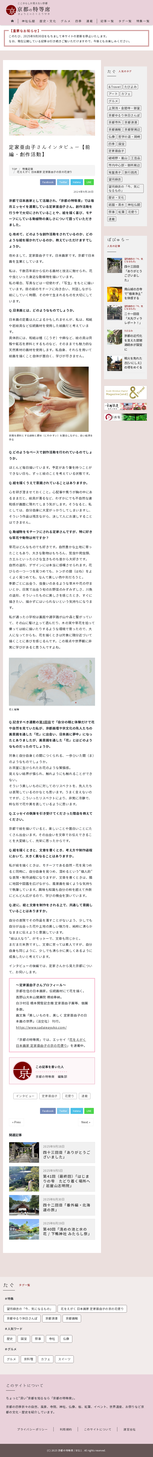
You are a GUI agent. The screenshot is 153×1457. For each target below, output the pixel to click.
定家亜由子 (50, 1096)
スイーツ (64, 1359)
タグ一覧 (125, 21)
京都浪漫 (131, 122)
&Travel (115, 87)
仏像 (112, 136)
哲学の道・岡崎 (129, 136)
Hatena (77, 182)
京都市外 (115, 122)
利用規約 (66, 1429)
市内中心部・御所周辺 (124, 165)
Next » (85, 1122)
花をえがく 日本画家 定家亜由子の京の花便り (92, 1309)
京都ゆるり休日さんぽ (124, 115)
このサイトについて (98, 1429)
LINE (89, 182)
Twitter (63, 182)
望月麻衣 (115, 179)
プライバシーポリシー (32, 1429)
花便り (69, 1096)
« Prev (16, 1122)
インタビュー (25, 1096)
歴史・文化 (48, 21)
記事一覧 (107, 21)
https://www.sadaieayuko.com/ (41, 1027)
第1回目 (45, 722)
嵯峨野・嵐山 (118, 158)
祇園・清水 (116, 204)
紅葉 (121, 212)
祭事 (112, 212)
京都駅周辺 (132, 129)
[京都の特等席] (28, 10)
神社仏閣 (28, 21)
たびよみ (130, 87)
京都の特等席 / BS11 (70, 1450)
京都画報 (115, 129)
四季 (78, 21)
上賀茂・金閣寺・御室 (124, 108)
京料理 (28, 1359)
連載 (89, 21)
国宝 (121, 144)
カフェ (126, 94)
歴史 (10, 1339)
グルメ (66, 21)
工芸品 (135, 158)
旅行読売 (131, 172)
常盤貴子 (115, 172)
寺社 (52, 1339)
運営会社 (130, 1429)
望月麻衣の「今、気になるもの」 (124, 188)
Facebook (47, 182)
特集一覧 (143, 21)
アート (113, 94)
